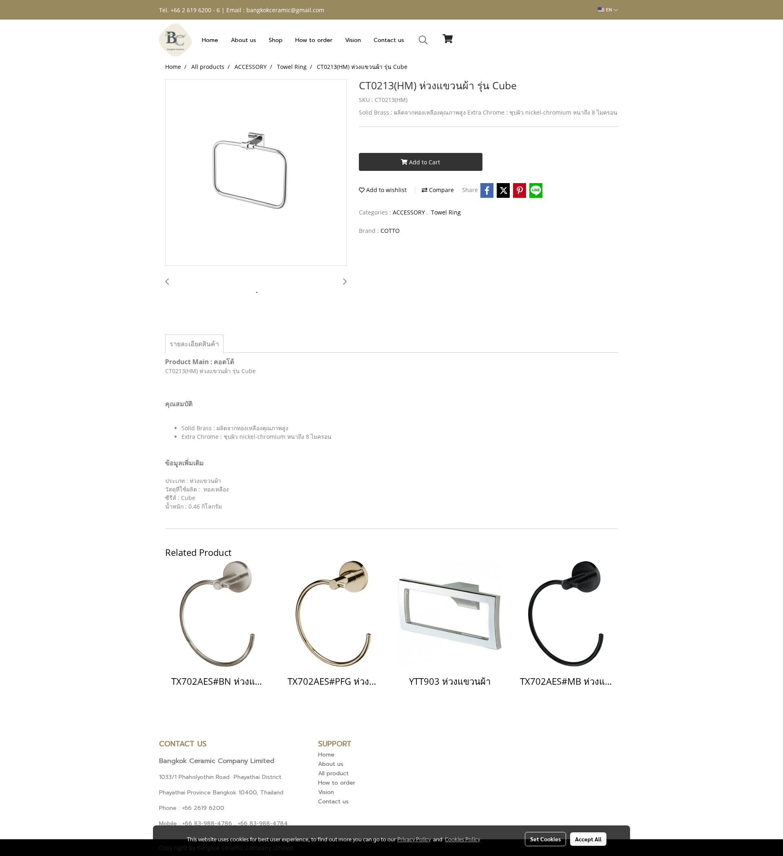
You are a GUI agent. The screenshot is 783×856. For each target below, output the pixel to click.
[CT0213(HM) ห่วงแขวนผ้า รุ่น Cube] (256, 173)
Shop (276, 40)
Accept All (588, 839)
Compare (440, 190)
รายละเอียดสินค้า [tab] (194, 343)
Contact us (389, 40)
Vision (353, 40)
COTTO (390, 230)
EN (609, 9)
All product (333, 773)
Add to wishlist (386, 190)
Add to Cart (423, 162)
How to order (313, 40)
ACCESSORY (410, 212)
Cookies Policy (462, 839)
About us (243, 40)
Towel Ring (446, 212)
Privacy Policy (414, 839)
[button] (423, 40)
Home (210, 40)
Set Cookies (545, 839)
